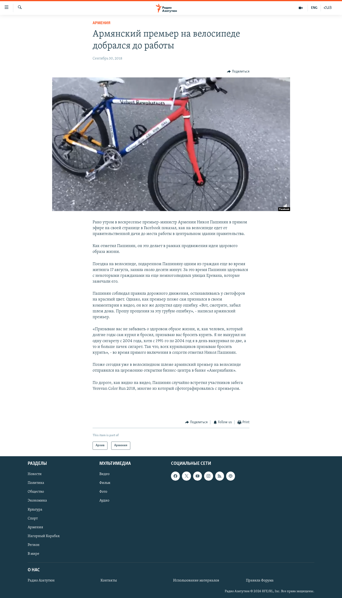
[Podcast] (230, 476)
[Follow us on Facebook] (175, 476)
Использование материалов (196, 580)
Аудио (104, 500)
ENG (314, 8)
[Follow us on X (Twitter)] (186, 476)
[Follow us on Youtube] (197, 476)
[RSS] (219, 476)
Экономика (37, 500)
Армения (101, 23)
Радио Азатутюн (41, 580)
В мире (33, 553)
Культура (35, 509)
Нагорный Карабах (44, 536)
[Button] (238, 72)
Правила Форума (260, 580)
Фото (103, 492)
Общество (36, 492)
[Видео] (301, 8)
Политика (36, 483)
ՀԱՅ (328, 8)
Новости (35, 474)
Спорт (33, 518)
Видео (104, 474)
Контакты (109, 580)
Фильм (104, 483)
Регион (34, 545)
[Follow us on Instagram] (208, 476)
